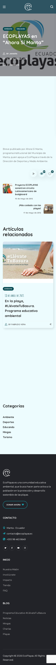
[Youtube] (18, 547)
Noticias (7, 618)
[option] (28, 287)
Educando (21, 29)
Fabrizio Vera (18, 324)
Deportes (8, 422)
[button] (51, 7)
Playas (6, 634)
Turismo (7, 437)
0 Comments (13, 65)
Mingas (7, 432)
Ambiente (8, 29)
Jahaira (13, 53)
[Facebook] (12, 547)
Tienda (6, 585)
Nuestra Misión (11, 569)
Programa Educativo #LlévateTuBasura (24, 613)
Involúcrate (9, 574)
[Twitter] (5, 547)
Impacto (7, 580)
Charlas (7, 629)
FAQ (5, 590)
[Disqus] (28, 364)
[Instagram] (25, 547)
